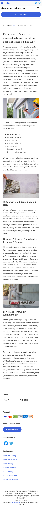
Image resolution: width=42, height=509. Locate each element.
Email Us (6, 3)
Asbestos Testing (9, 455)
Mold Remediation (10, 475)
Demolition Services (10, 479)
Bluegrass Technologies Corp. (14, 8)
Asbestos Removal (10, 459)
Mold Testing (8, 471)
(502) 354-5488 (22, 14)
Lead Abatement (9, 467)
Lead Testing (8, 463)
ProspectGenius (15, 502)
